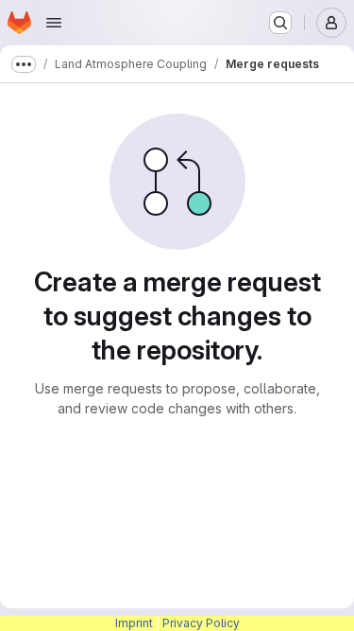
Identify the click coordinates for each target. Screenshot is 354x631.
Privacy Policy (201, 623)
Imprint (134, 623)
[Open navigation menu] (54, 23)
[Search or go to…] (280, 22)
